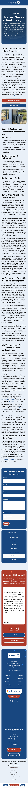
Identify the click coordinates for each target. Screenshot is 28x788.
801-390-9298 (14, 736)
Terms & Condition (14, 772)
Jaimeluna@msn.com (14, 739)
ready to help (13, 96)
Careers (20, 685)
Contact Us (8, 685)
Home (10, 13)
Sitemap (14, 779)
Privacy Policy (14, 770)
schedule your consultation (10, 459)
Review (20, 681)
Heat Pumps (11, 401)
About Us (7, 681)
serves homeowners (21, 284)
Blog (7, 678)
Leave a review (14, 696)
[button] (22, 785)
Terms (11, 512)
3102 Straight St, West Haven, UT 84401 (14, 730)
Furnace (12, 399)
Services (7, 675)
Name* (5, 477)
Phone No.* (6, 492)
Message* (6, 499)
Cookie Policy (14, 774)
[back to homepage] (14, 3)
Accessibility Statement (14, 776)
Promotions (20, 678)
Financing (20, 675)
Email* (5, 485)
